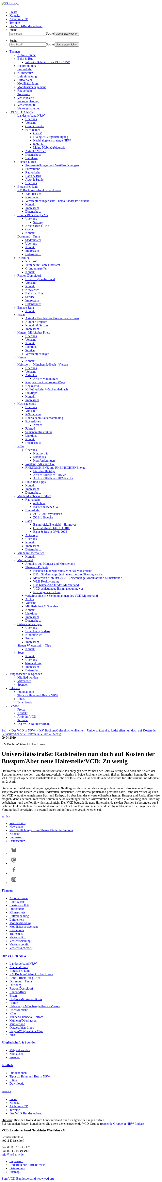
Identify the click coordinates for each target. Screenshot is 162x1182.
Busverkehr (32, 510)
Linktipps (31, 346)
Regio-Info (32, 385)
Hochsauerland (26, 403)
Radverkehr (24, 90)
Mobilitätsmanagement (31, 87)
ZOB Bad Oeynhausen (47, 514)
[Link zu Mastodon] (13, 863)
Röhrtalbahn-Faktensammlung (44, 417)
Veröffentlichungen (37, 353)
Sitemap (14, 1172)
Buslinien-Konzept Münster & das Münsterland (62, 570)
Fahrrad (30, 428)
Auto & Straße (26, 55)
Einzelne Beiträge (44, 471)
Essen (21, 314)
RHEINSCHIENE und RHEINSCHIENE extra (55, 467)
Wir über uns (33, 193)
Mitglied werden (27, 677)
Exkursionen (33, 421)
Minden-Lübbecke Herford (34, 496)
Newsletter (32, 197)
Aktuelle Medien (35, 151)
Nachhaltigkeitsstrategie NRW (52, 140)
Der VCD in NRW (21, 112)
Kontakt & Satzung (37, 325)
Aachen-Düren (26, 161)
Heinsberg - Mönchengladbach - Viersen (42, 364)
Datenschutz (33, 154)
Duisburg (23, 257)
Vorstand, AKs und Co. (40, 464)
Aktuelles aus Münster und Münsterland (50, 563)
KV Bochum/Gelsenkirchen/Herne (39, 190)
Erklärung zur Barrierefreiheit (27, 1164)
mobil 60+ (39, 144)
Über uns (31, 119)
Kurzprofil (31, 261)
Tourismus (23, 94)
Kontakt (14, 15)
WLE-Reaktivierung (46, 581)
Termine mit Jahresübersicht (42, 265)
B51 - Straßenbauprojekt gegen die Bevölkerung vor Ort (68, 574)
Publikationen (26, 691)
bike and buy (33, 663)
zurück (6, 816)
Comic (29, 229)
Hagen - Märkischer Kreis (33, 332)
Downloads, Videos (37, 631)
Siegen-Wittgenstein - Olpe (34, 645)
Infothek (14, 688)
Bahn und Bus (34, 293)
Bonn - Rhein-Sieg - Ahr (32, 215)
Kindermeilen (33, 634)
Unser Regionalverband (40, 279)
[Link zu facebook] (13, 873)
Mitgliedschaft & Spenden (41, 606)
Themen (14, 51)
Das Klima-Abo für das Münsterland (56, 585)
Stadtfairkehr (33, 240)
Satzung (38, 222)
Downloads (24, 702)
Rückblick (39, 457)
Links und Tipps (35, 482)
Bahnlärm (31, 158)
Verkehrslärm (25, 97)
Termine (14, 22)
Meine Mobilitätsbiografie (49, 147)
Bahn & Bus (25, 58)
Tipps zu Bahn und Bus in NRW (37, 695)
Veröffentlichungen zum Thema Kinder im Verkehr (57, 201)
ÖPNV (37, 133)
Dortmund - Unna (28, 236)
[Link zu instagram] (13, 882)
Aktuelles (31, 375)
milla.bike (39, 503)
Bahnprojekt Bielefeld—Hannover (54, 524)
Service (30, 297)
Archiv (37, 425)
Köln (20, 446)
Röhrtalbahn (33, 414)
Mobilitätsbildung (28, 83)
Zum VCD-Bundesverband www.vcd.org (28, 1178)
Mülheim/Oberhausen (30, 553)
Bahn (28, 521)
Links (20, 698)
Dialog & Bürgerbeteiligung (50, 137)
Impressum (32, 208)
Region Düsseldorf (29, 275)
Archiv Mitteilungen (45, 378)
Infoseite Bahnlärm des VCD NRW (47, 62)
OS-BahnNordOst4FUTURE (51, 528)
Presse (13, 12)
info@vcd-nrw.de (13, 1154)
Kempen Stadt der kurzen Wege (45, 382)
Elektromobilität (27, 65)
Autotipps (31, 535)
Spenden (22, 684)
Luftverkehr (24, 80)
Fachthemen (32, 129)
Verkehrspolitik (26, 105)
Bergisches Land (27, 186)
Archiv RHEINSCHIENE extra (53, 478)
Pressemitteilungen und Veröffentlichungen (52, 165)
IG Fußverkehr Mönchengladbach (46, 389)
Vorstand (30, 122)
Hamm (21, 357)
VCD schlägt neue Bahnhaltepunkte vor (58, 588)
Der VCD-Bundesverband (25, 26)
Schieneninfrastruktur (38, 432)
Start (4, 730)
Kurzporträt (40, 453)
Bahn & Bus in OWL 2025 (50, 531)
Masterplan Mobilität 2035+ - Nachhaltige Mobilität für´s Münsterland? (77, 578)
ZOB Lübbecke (43, 517)
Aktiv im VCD (18, 19)
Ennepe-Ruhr (25, 307)
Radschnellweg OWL (46, 506)
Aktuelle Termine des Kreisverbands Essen (52, 318)
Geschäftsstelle (34, 126)
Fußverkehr (24, 69)
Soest (20, 652)
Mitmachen (24, 681)
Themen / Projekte (36, 567)
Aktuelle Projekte (36, 321)
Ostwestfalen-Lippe (29, 624)
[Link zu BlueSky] (13, 853)
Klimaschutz (25, 72)
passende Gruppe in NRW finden (122, 1123)
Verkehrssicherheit (28, 108)
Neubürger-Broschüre (46, 592)
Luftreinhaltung (27, 76)
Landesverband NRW (31, 115)
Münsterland (25, 560)
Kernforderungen (44, 460)
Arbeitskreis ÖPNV (37, 225)
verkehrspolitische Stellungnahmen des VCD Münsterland (61, 595)
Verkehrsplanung (28, 101)
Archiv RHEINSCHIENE (49, 474)
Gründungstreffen (36, 268)
